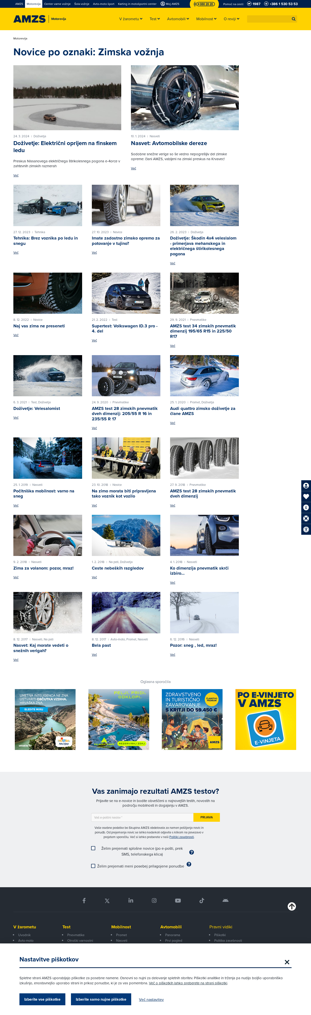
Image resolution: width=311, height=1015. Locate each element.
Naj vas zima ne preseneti (39, 326)
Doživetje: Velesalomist (36, 408)
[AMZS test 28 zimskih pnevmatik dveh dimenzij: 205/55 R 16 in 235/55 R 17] (126, 376)
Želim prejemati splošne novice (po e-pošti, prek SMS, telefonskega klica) (142, 851)
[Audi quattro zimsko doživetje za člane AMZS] (204, 376)
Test (66, 927)
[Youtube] (178, 900)
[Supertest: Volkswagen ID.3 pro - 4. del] (126, 293)
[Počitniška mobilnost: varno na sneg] (47, 458)
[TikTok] (202, 900)
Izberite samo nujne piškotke (101, 999)
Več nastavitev (151, 999)
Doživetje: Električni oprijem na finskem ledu (65, 147)
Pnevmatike (76, 934)
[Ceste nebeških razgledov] (126, 535)
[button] (293, 19)
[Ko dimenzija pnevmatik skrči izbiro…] (204, 535)
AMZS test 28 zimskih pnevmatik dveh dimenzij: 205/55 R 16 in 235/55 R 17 (125, 413)
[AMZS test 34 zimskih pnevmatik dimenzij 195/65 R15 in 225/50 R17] (204, 293)
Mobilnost (121, 927)
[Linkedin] (131, 900)
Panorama (172, 934)
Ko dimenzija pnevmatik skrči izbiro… (199, 571)
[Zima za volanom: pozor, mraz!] (47, 535)
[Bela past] (126, 612)
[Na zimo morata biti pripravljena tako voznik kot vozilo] (126, 458)
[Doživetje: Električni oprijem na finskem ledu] (67, 97)
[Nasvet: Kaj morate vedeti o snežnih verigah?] (47, 612)
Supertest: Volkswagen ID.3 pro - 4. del (124, 328)
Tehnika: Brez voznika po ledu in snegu (45, 241)
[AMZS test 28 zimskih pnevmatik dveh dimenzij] (204, 458)
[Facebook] (84, 900)
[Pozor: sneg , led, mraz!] (204, 612)
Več (15, 175)
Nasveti (121, 940)
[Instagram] (154, 900)
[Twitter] (107, 900)
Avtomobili (171, 927)
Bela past (101, 645)
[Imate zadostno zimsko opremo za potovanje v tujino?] (126, 205)
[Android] (225, 900)
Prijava (206, 817)
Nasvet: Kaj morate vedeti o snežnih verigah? (40, 648)
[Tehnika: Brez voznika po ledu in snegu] (47, 205)
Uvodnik (24, 934)
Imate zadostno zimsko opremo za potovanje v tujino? (126, 241)
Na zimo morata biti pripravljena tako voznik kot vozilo (124, 493)
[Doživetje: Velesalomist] (47, 376)
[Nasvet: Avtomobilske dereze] (185, 97)
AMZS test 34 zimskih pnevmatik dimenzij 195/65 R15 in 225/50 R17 (203, 331)
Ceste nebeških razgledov (118, 568)
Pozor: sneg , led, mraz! (193, 645)
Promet (121, 934)
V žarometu (24, 927)
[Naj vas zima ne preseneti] (47, 293)
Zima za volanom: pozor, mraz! (43, 568)
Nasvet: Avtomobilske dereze (169, 143)
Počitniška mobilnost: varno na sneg (43, 493)
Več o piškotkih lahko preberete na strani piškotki (188, 983)
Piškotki (220, 934)
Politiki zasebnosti (181, 837)
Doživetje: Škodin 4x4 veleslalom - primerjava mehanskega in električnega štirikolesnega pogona (203, 246)
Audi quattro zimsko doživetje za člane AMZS (202, 411)
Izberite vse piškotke (42, 999)
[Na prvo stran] (29, 19)
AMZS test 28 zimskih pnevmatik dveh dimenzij (203, 493)
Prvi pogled (173, 940)
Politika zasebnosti (228, 940)
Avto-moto (26, 940)
